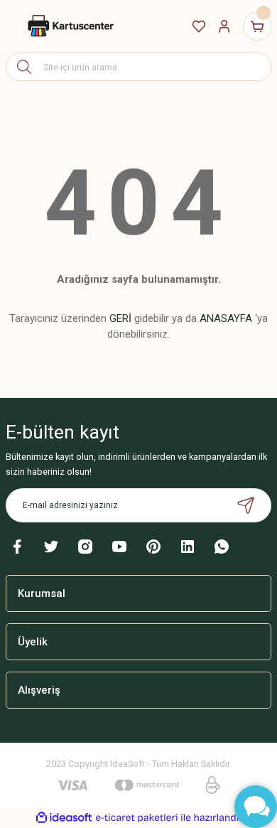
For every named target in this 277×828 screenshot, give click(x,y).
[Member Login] (224, 26)
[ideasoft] (64, 818)
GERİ (120, 318)
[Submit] (245, 505)
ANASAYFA (226, 318)
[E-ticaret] (136, 817)
